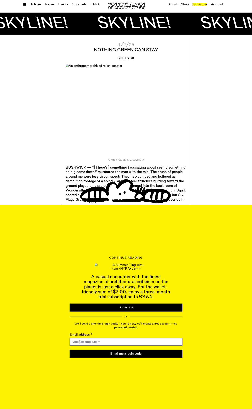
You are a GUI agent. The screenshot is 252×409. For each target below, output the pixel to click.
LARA (95, 4)
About (172, 4)
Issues (50, 4)
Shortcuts (79, 4)
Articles (36, 4)
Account (217, 4)
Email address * (81, 334)
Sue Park (126, 58)
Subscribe (199, 4)
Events (63, 4)
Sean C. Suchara (133, 160)
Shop (185, 4)
